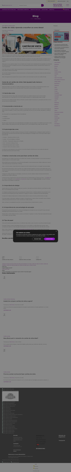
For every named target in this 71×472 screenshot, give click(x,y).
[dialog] (35, 236)
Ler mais (47, 235)
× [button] (56, 231)
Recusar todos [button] (37, 238)
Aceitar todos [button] (49, 238)
